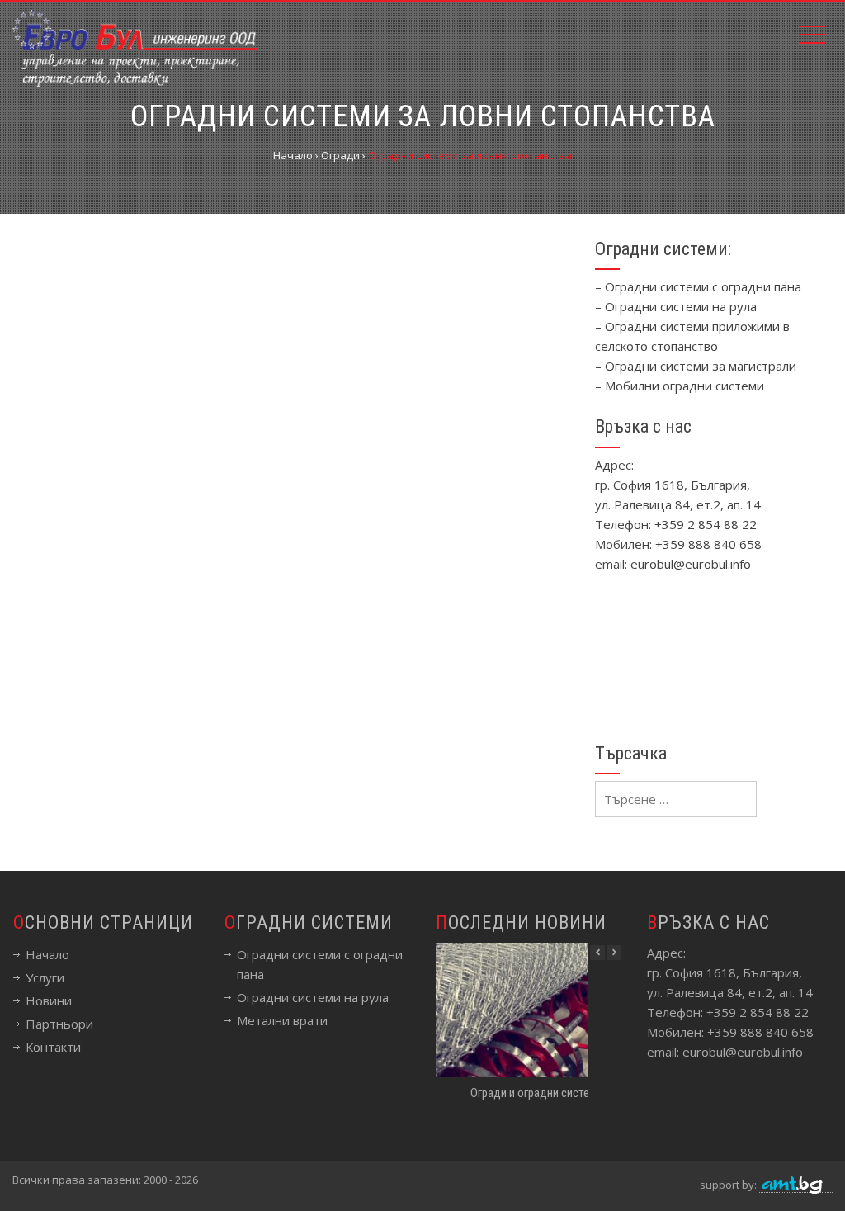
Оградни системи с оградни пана (703, 286)
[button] (614, 952)
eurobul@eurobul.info (690, 564)
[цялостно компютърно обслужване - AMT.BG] (796, 1185)
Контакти (53, 1046)
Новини (49, 1000)
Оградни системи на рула (681, 306)
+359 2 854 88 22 (705, 524)
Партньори (59, 1023)
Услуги (45, 977)
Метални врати (282, 1020)
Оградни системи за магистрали (700, 365)
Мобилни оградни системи (684, 385)
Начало (47, 954)
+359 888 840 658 (708, 544)
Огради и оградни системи (536, 1093)
